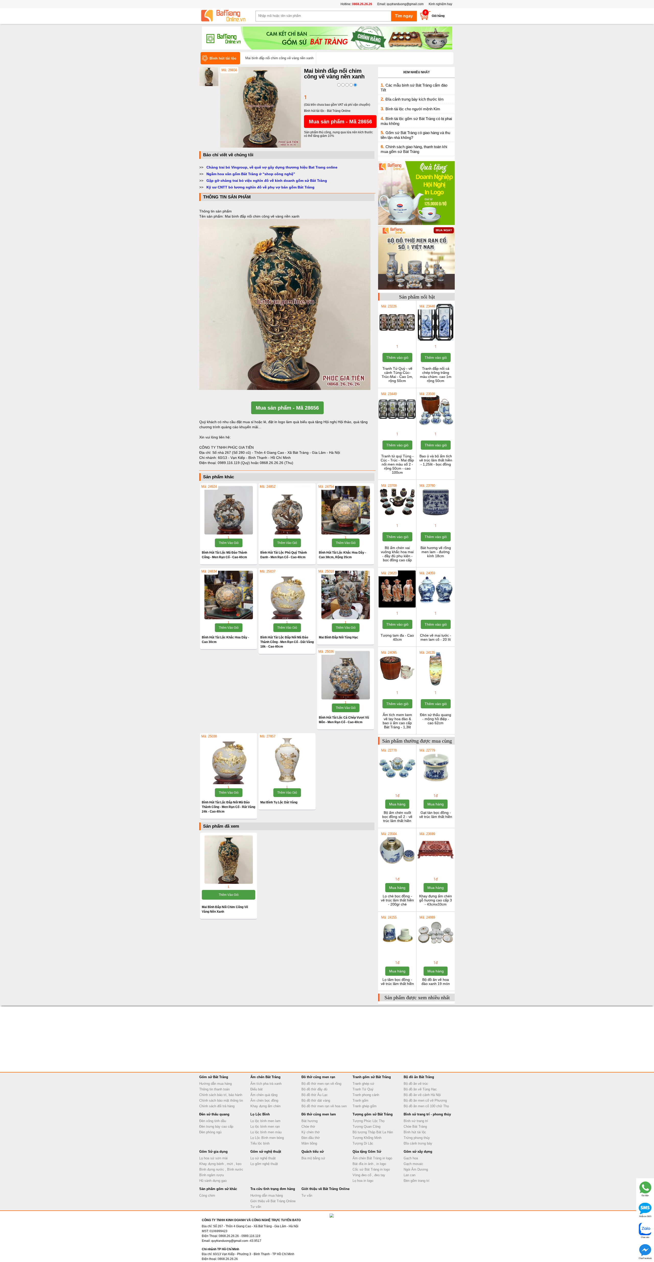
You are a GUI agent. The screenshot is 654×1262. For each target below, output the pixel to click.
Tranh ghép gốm (365, 1106)
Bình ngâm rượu (211, 1175)
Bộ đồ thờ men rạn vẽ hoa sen (324, 1106)
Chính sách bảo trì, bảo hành (220, 1095)
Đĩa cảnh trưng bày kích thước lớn (414, 99)
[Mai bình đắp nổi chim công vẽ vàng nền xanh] (260, 146)
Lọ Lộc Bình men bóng (267, 1138)
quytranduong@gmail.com (405, 4)
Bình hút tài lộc (415, 1132)
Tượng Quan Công (366, 1126)
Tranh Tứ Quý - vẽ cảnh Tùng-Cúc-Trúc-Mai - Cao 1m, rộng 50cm (397, 374)
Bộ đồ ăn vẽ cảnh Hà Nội (422, 1095)
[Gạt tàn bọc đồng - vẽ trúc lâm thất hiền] (435, 784)
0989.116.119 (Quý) (234, 463)
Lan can (409, 1175)
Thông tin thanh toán (214, 1089)
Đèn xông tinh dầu (212, 1121)
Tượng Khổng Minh (367, 1138)
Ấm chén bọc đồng (264, 1100)
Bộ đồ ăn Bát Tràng (419, 1077)
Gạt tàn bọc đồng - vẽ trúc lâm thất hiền (435, 815)
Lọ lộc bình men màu (266, 1132)
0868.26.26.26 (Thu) (276, 463)
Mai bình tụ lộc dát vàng (278, 802)
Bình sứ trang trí (416, 1121)
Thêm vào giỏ (229, 543)
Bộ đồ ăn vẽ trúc (416, 1084)
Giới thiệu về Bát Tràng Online (273, 1201)
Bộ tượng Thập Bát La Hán (373, 1132)
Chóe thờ (308, 1126)
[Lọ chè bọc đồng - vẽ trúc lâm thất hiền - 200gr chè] (397, 868)
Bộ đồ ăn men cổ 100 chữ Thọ (426, 1106)
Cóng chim (207, 1195)
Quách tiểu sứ (312, 1151)
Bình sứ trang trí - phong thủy (427, 1114)
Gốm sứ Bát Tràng (213, 1077)
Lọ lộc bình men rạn (265, 1126)
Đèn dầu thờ (310, 1138)
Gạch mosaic (413, 1164)
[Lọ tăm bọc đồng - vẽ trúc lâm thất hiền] (397, 951)
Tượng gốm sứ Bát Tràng (373, 1114)
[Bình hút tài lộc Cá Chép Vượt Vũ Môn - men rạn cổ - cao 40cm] (345, 675)
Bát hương (309, 1121)
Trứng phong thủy (417, 1138)
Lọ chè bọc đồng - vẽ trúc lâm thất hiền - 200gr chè (397, 900)
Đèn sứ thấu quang (214, 1114)
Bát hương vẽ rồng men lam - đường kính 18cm (436, 552)
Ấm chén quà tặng (263, 1095)
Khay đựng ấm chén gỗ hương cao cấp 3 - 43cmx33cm (435, 900)
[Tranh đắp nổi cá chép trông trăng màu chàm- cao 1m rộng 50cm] (435, 340)
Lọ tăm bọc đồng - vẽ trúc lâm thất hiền (397, 982)
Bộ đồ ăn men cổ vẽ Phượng (425, 1100)
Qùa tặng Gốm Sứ (367, 1151)
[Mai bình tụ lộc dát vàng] (287, 760)
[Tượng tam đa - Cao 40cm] (397, 607)
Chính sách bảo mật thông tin (221, 1100)
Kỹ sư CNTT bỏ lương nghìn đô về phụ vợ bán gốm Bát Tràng (260, 187)
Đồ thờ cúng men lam (318, 1114)
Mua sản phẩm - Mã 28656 (340, 121)
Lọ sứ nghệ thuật (263, 1158)
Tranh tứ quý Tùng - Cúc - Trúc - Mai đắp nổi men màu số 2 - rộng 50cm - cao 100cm (397, 464)
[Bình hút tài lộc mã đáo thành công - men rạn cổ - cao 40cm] (228, 510)
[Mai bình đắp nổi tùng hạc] (345, 595)
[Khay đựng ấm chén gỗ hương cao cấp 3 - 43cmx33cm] (435, 868)
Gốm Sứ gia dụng (213, 1151)
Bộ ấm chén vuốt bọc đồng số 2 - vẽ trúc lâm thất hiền (397, 817)
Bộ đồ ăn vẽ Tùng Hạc (420, 1089)
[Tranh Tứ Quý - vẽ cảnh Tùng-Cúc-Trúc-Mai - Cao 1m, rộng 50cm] (397, 340)
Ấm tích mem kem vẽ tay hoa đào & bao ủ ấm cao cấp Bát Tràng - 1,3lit (397, 721)
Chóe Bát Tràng (415, 1126)
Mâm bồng (309, 1143)
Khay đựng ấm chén (265, 1106)
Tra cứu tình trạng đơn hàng (272, 1189)
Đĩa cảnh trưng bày (418, 1143)
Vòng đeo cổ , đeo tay (369, 1175)
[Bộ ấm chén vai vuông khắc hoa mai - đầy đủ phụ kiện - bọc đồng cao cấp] (397, 519)
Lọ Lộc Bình (260, 1114)
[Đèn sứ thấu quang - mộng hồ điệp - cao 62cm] (435, 686)
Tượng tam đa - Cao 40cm (397, 637)
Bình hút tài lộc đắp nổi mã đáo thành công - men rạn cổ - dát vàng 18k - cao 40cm (287, 642)
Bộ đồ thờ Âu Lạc (314, 1095)
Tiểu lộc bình (260, 1143)
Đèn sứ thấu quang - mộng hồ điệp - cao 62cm (435, 719)
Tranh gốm (360, 1100)
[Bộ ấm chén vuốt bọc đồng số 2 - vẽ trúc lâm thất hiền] (397, 784)
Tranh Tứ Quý (363, 1089)
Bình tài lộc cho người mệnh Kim (413, 109)
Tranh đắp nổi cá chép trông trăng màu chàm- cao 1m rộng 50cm (435, 374)
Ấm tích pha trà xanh (266, 1084)
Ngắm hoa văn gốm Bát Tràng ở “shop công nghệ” (250, 174)
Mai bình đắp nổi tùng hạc (338, 637)
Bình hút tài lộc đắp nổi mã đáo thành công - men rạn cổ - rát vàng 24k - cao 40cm (228, 807)
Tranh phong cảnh (366, 1095)
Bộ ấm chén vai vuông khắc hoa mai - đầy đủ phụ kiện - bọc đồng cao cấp (397, 554)
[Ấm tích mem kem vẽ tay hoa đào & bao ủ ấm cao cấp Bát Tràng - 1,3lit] (397, 686)
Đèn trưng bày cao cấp (216, 1126)
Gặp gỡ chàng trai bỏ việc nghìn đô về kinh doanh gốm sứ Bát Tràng (266, 180)
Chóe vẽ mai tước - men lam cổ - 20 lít (435, 637)
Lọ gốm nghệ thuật (264, 1164)
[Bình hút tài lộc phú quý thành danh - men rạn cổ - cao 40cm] (287, 510)
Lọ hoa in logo (363, 1181)
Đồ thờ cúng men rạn (318, 1077)
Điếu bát (256, 1089)
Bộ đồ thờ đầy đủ (314, 1089)
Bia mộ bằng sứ (313, 1158)
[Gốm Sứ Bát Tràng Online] (227, 15)
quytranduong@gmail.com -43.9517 (236, 1241)
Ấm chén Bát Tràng (265, 1077)
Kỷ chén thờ (310, 1132)
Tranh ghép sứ (363, 1084)
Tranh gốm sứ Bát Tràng (372, 1077)
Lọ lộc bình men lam (265, 1121)
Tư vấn (255, 1207)
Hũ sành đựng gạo (213, 1181)
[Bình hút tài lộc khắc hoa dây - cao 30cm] (228, 595)
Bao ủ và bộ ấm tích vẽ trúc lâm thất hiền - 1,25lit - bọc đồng (435, 460)
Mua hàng (397, 804)
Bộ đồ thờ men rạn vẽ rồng (321, 1084)
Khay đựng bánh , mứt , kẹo (220, 1164)
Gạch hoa (411, 1158)
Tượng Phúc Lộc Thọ (368, 1121)
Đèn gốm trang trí (416, 1181)
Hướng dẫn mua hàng (215, 1084)
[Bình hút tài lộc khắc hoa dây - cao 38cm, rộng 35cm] (345, 510)
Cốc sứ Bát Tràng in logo (371, 1169)
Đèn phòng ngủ (210, 1132)
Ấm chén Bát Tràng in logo (372, 1158)
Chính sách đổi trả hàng (217, 1106)
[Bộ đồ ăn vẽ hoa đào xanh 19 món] (435, 951)
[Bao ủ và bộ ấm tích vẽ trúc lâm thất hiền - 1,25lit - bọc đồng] (435, 428)
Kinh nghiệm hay (440, 4)
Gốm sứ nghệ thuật (265, 1151)
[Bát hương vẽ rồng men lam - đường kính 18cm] (435, 519)
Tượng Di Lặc (363, 1143)
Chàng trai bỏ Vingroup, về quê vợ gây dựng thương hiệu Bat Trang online (271, 167)
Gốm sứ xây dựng (418, 1151)
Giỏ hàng (438, 16)
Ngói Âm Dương (416, 1169)
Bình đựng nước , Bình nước (221, 1169)
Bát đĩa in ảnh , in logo (369, 1164)
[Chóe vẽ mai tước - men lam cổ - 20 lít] (435, 607)
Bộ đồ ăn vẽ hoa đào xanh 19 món (436, 982)
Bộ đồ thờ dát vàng (315, 1100)
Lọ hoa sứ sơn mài (213, 1158)
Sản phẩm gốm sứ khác (218, 1189)
